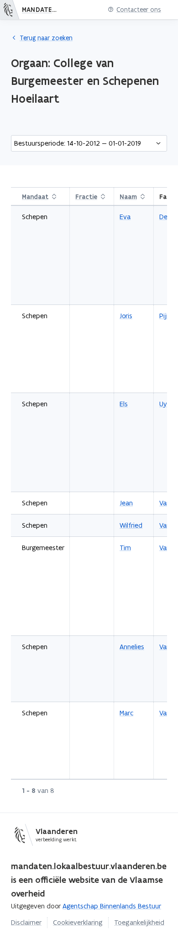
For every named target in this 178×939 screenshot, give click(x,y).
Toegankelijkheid (139, 922)
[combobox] (89, 143)
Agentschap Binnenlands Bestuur (112, 906)
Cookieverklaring (78, 922)
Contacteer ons (138, 10)
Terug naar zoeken (46, 38)
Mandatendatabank (42, 9)
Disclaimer (26, 922)
